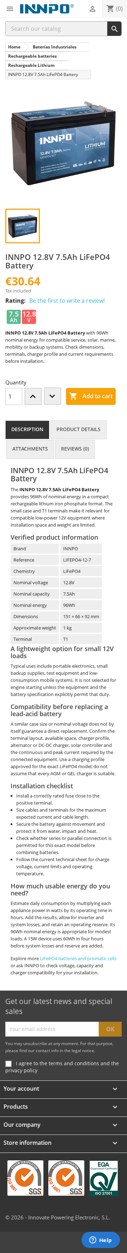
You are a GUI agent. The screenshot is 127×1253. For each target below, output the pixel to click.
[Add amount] (33, 396)
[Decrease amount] (52, 396)
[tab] (27, 429)
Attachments (30, 448)
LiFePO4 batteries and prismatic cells (78, 958)
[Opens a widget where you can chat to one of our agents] (100, 1240)
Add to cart (91, 396)
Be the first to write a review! (67, 300)
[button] (10, 9)
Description (27, 429)
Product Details (78, 429)
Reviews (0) (75, 448)
